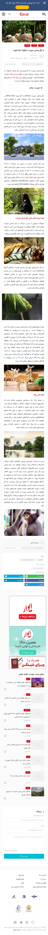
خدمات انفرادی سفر (17, 887)
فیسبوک (40, 580)
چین (28, 788)
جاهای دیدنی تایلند (16, 74)
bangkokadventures (27, 560)
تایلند (34, 45)
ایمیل (42, 826)
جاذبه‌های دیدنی (38, 568)
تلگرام (41, 584)
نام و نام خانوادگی (38, 815)
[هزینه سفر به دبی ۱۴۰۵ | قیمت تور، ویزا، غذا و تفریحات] (37, 729)
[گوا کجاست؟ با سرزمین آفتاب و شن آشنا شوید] (37, 745)
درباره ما (43, 879)
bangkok (40, 560)
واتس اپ (40, 576)
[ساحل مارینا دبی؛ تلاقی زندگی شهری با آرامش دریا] (37, 760)
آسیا (41, 45)
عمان (28, 772)
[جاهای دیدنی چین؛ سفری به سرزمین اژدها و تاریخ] (37, 791)
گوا (28, 741)
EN (10, 14)
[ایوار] (24, 14)
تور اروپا (21, 875)
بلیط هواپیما (20, 879)
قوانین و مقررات (41, 883)
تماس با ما (42, 875)
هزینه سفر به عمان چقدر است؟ (20, 776)
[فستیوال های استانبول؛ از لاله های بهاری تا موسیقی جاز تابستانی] (37, 713)
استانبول (27, 710)
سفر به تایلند (37, 109)
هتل (22, 883)
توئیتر (21, 576)
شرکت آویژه (16, 930)
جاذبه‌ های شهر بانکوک (36, 177)
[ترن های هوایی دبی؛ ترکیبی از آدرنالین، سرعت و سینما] (37, 698)
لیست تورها (23, 7)
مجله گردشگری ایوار (39, 887)
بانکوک (27, 45)
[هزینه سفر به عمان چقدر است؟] (37, 776)
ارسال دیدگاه (24, 856)
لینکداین (20, 580)
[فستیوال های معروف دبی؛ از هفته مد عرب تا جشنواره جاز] (37, 682)
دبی (28, 679)
